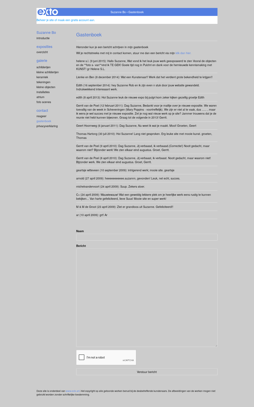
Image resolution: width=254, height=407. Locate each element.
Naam (80, 231)
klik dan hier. (183, 53)
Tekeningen (43, 82)
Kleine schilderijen (48, 72)
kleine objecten (46, 87)
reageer (41, 116)
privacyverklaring (47, 126)
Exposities (44, 46)
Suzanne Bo (118, 12)
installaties (43, 92)
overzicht (42, 52)
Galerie (42, 60)
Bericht (81, 246)
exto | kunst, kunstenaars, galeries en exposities (48, 12)
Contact (42, 110)
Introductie (43, 38)
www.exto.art (73, 390)
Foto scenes (44, 102)
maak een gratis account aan (76, 20)
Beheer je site (45, 20)
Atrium (40, 97)
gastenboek (44, 121)
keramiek (42, 77)
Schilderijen (44, 67)
